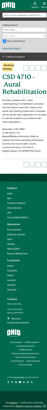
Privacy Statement (17, 361)
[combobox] (24, 15)
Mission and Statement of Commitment (25, 353)
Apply (10, 193)
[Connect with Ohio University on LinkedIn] (16, 382)
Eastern (10, 275)
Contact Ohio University (18, 322)
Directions (15, 318)
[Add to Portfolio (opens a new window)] (26, 67)
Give (9, 198)
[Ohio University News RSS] (31, 382)
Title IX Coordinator (26, 364)
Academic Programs (16, 202)
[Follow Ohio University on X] (23, 382)
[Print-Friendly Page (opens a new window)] (38, 67)
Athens (10, 265)
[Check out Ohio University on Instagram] (12, 382)
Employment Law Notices (26, 346)
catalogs (13, 402)
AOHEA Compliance (32, 342)
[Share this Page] (32, 67)
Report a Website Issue (17, 253)
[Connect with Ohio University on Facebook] (8, 382)
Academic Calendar (16, 234)
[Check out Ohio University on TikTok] (27, 382)
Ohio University (18, 377)
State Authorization (33, 361)
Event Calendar (14, 229)
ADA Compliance (16, 342)
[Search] (45, 35)
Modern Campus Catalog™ (29, 406)
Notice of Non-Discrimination (25, 357)
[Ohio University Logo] (8, 8)
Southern (11, 284)
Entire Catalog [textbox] (9, 30)
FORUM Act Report (25, 349)
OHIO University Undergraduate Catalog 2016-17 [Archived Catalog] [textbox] (24, 15)
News (9, 239)
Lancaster (11, 279)
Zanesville (11, 289)
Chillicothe (12, 270)
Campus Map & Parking (17, 217)
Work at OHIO (13, 248)
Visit (9, 212)
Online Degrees (14, 207)
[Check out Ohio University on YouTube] (20, 382)
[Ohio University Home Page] (13, 333)
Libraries (11, 243)
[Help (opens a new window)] (44, 67)
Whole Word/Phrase (16, 41)
